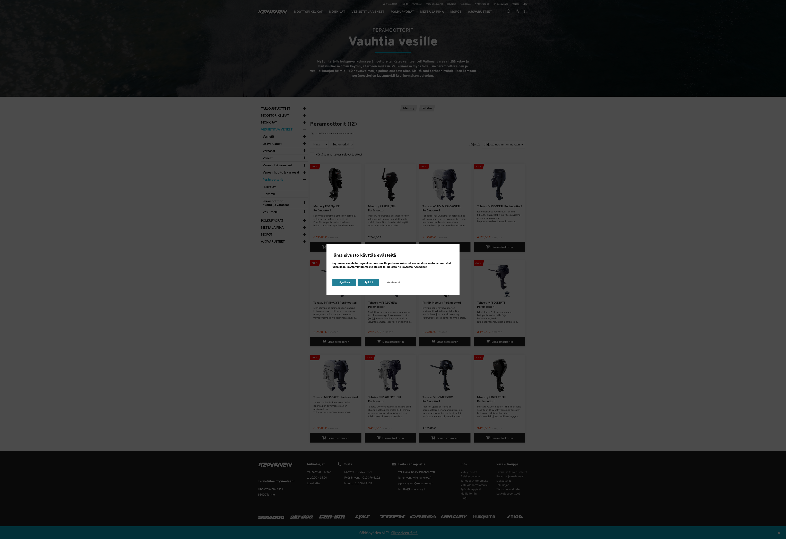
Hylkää (368, 282)
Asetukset (420, 267)
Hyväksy (344, 282)
